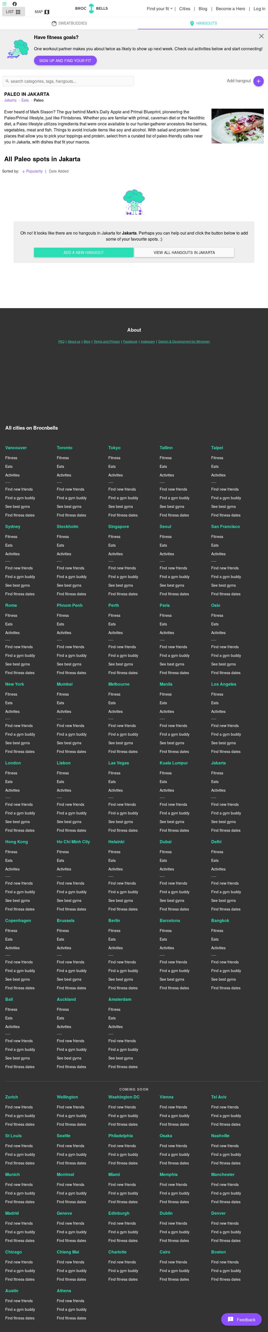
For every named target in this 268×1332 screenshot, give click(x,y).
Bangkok (220, 920)
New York (14, 684)
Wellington (67, 1097)
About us (74, 341)
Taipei (217, 448)
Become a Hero (231, 8)
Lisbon (64, 763)
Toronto (64, 448)
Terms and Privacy (107, 341)
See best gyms (17, 506)
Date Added (59, 171)
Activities (12, 475)
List (13, 12)
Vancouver (16, 448)
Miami (114, 1174)
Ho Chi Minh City (73, 842)
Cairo (165, 1252)
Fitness (11, 457)
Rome (11, 605)
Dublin (166, 1213)
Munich (12, 1174)
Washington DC (124, 1097)
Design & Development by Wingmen (184, 341)
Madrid (12, 1213)
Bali (9, 999)
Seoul (165, 526)
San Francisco (225, 526)
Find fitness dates (20, 515)
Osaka (166, 1136)
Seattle (63, 1136)
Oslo (215, 605)
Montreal (65, 1174)
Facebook (130, 341)
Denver (218, 1213)
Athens (64, 1290)
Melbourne (119, 684)
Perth (113, 605)
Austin (11, 1290)
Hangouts (203, 23)
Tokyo (114, 448)
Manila (166, 684)
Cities (185, 8)
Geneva (64, 1213)
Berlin (114, 920)
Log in (259, 8)
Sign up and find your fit (65, 60)
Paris (165, 605)
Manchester (222, 1174)
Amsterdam (119, 999)
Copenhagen (18, 920)
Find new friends (19, 489)
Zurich (11, 1097)
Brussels (66, 920)
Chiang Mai (68, 1252)
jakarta (10, 100)
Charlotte (117, 1252)
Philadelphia (120, 1136)
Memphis (169, 1174)
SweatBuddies (69, 23)
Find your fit (160, 8)
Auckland (66, 999)
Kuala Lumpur (174, 763)
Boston (218, 1252)
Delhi (216, 842)
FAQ (61, 341)
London (13, 763)
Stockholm (67, 526)
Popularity (32, 171)
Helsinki (116, 842)
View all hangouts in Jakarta (184, 252)
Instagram (148, 341)
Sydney (12, 526)
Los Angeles (223, 684)
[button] (241, 1319)
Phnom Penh (70, 605)
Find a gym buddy (20, 497)
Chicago (13, 1252)
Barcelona (170, 920)
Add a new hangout (84, 252)
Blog (204, 8)
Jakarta (218, 763)
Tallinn (166, 448)
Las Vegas (118, 763)
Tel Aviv (219, 1097)
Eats (25, 100)
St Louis (13, 1136)
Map (42, 12)
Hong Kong (16, 842)
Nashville (220, 1136)
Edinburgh (119, 1213)
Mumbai (64, 684)
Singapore (118, 526)
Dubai (165, 842)
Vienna (167, 1097)
